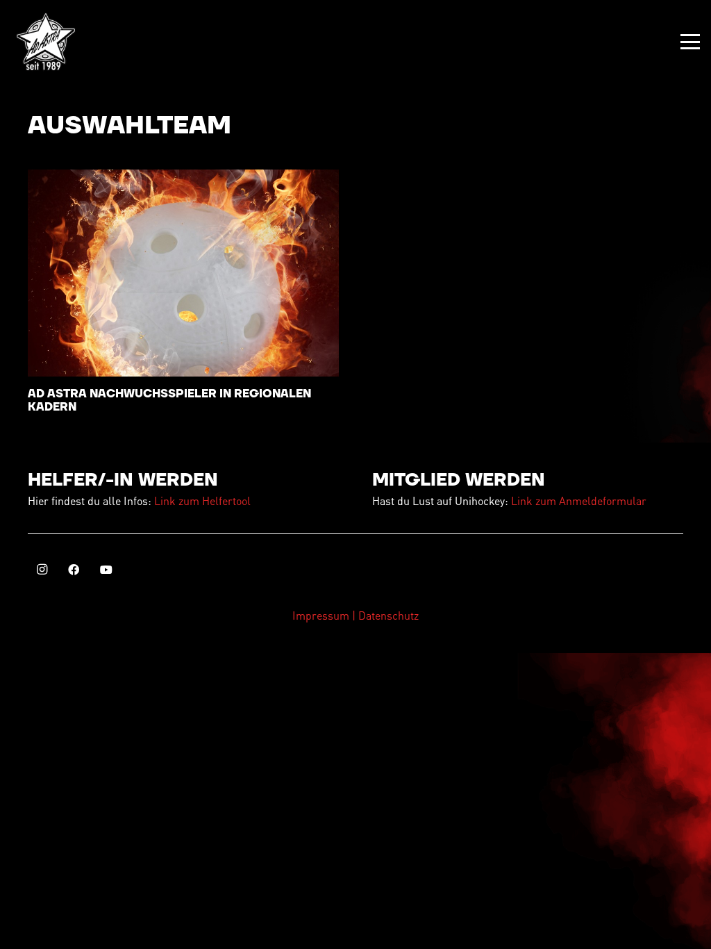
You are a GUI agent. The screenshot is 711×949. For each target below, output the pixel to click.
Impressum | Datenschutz (355, 615)
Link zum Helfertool (202, 500)
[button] (690, 41)
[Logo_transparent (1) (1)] (46, 41)
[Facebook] (73, 570)
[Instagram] (42, 570)
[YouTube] (106, 570)
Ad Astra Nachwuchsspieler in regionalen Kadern (169, 400)
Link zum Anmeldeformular (578, 500)
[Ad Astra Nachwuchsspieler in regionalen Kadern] (183, 273)
